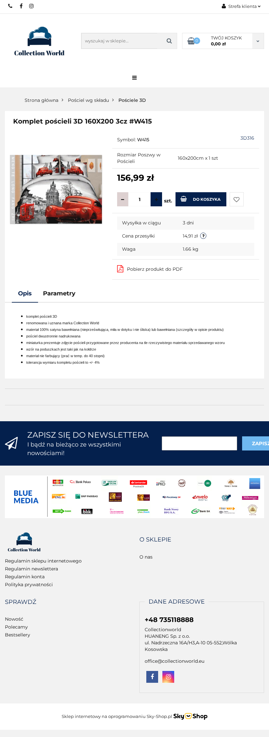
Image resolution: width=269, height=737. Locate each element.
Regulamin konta (25, 577)
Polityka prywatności (29, 584)
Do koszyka (206, 199)
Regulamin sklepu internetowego (43, 561)
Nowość (14, 619)
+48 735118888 (10, 6)
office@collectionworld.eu (174, 661)
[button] (155, 539)
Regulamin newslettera (31, 569)
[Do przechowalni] (237, 199)
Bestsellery (17, 635)
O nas (146, 557)
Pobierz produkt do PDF (155, 269)
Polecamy (16, 627)
